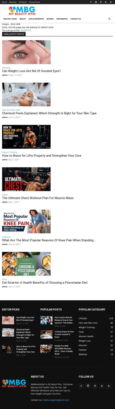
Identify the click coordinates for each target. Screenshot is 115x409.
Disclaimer (23, 2)
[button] (109, 19)
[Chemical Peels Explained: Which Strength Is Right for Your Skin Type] (49, 94)
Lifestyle (6, 67)
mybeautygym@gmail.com (56, 400)
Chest (5, 194)
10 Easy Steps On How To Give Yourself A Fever (64, 334)
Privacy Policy (34, 2)
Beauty (23, 19)
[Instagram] (96, 2)
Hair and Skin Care (11, 110)
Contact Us (76, 19)
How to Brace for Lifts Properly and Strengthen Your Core (41, 155)
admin (4, 75)
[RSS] (105, 2)
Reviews (50, 19)
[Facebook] (91, 2)
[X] (110, 2)
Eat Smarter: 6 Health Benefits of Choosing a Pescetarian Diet (45, 282)
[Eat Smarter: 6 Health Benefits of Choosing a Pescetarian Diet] (45, 264)
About (4, 2)
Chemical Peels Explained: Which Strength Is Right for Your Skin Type (49, 113)
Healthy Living (10, 19)
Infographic (62, 19)
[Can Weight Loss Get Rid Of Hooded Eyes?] (31, 52)
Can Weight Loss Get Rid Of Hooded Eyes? (31, 71)
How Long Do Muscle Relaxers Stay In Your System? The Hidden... (64, 320)
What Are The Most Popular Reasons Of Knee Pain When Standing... (49, 240)
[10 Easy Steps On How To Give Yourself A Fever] (46, 334)
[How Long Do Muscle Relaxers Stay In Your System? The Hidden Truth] (46, 320)
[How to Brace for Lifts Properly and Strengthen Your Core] (41, 137)
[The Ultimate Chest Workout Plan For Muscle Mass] (38, 179)
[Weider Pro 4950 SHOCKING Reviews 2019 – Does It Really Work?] (46, 349)
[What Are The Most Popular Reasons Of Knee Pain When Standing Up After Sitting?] (49, 221)
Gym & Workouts (36, 19)
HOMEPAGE (25, 30)
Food (4, 279)
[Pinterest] (101, 2)
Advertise (12, 2)
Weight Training (9, 152)
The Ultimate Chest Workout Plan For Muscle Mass (38, 198)
